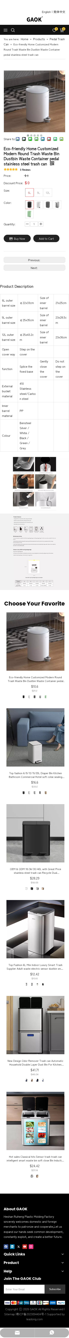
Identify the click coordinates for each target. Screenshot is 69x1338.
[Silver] (57, 204)
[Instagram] (31, 1246)
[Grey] (48, 204)
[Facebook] (6, 1246)
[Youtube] (24, 1246)
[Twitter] (18, 1246)
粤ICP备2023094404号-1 (31, 1314)
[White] (38, 204)
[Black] (29, 204)
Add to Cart (46, 238)
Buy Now (19, 238)
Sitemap (9, 1314)
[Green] (29, 214)
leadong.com (34, 1319)
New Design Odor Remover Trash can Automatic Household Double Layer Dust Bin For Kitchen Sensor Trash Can (35, 1062)
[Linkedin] (12, 1246)
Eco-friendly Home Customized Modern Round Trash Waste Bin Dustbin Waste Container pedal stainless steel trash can (35, 679)
